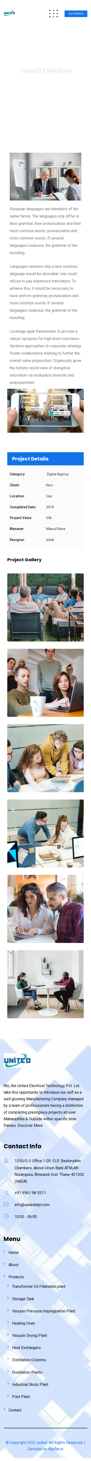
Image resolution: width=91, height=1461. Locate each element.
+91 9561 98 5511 (30, 1193)
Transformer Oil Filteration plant (39, 1286)
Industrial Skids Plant (30, 1384)
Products (16, 1277)
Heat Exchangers (26, 1347)
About (13, 1264)
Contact (14, 1410)
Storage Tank (23, 1299)
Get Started (75, 13)
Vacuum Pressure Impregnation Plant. (44, 1311)
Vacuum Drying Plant (29, 1335)
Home (13, 1252)
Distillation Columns (29, 1360)
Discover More (30, 1125)
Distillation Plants (27, 1372)
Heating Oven (23, 1323)
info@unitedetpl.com (32, 1204)
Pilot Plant (21, 1396)
